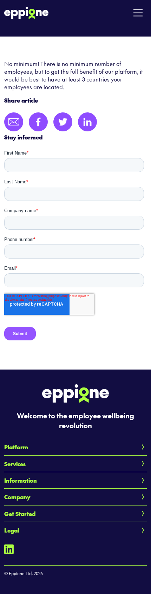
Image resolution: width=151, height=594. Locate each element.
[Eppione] (26, 11)
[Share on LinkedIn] (87, 121)
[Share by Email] (13, 121)
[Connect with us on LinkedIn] (9, 548)
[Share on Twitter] (62, 121)
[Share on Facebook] (38, 121)
